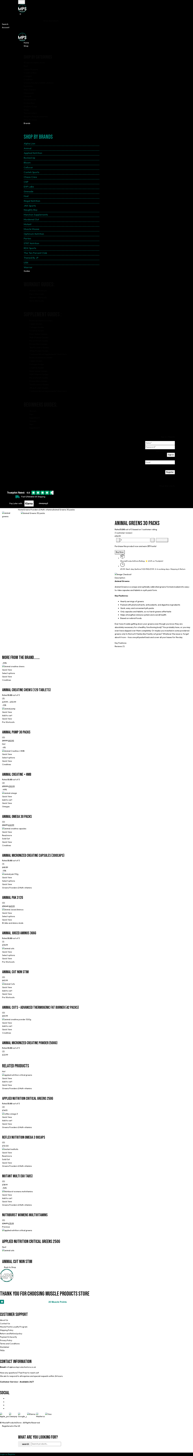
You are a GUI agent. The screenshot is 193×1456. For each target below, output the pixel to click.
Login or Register (7, 1454)
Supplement (34, 417)
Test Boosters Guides (39, 347)
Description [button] (120, 578)
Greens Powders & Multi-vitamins (38, 509)
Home (20, 509)
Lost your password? (165, 451)
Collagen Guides (36, 327)
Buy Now (120, 552)
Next (4, 1247)
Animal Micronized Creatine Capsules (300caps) (33, 855)
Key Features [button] (120, 643)
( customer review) (123, 533)
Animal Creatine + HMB (16, 774)
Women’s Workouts (38, 290)
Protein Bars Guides (38, 344)
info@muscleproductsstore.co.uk (21, 1367)
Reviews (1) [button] (120, 646)
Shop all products (51, 21)
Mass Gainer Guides (38, 334)
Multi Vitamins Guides (38, 337)
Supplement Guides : (43, 314)
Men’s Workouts (36, 294)
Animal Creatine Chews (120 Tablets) (26, 690)
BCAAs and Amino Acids (12, 923)
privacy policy (168, 466)
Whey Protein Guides (38, 351)
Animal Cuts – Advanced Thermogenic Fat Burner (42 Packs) (40, 1007)
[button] (96, 14)
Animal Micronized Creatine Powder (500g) (30, 1043)
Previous (6, 1227)
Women (32, 411)
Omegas (6, 806)
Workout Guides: (39, 284)
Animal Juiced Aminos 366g (19, 933)
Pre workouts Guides (38, 340)
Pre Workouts (8, 722)
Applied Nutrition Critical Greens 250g (27, 1098)
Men (31, 414)
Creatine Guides (36, 330)
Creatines (6, 680)
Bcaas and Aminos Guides (40, 320)
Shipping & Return (177, 569)
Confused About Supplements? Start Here (48, 354)
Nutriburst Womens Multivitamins (25, 1215)
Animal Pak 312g (12, 897)
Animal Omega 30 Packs (17, 816)
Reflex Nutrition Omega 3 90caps (23, 1137)
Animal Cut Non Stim (15, 972)
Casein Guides (35, 324)
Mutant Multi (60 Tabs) (17, 1176)
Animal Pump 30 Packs (16, 732)
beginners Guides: (40, 404)
